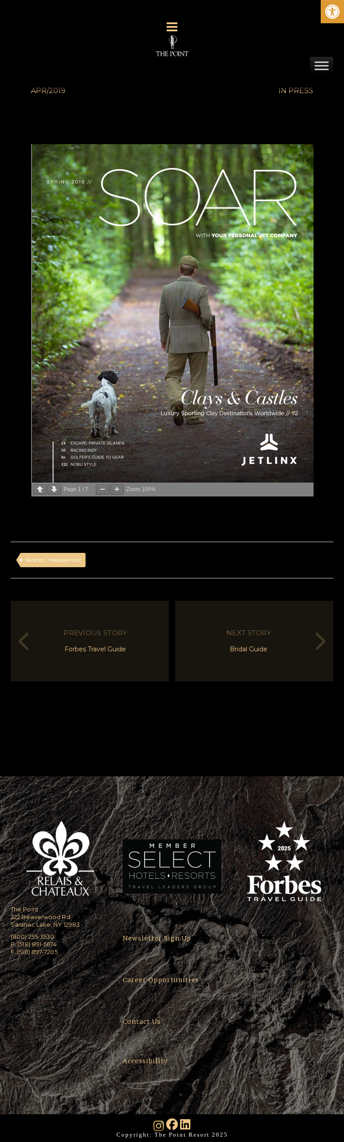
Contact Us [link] (142, 1022)
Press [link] (300, 90)
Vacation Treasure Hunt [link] (53, 560)
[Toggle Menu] (321, 65)
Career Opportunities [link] (161, 980)
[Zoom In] (117, 489)
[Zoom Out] (102, 489)
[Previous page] (40, 489)
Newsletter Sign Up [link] (157, 938)
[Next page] (54, 489)
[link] (332, 11)
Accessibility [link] (146, 1061)
